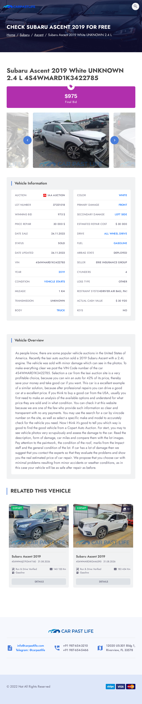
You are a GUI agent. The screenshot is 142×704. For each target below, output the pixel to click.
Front (123, 205)
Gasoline (120, 243)
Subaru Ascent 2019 (26, 556)
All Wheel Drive (115, 233)
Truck (61, 310)
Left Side (121, 214)
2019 (62, 272)
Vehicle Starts (54, 281)
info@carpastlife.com (30, 645)
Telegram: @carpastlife (30, 650)
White (123, 195)
